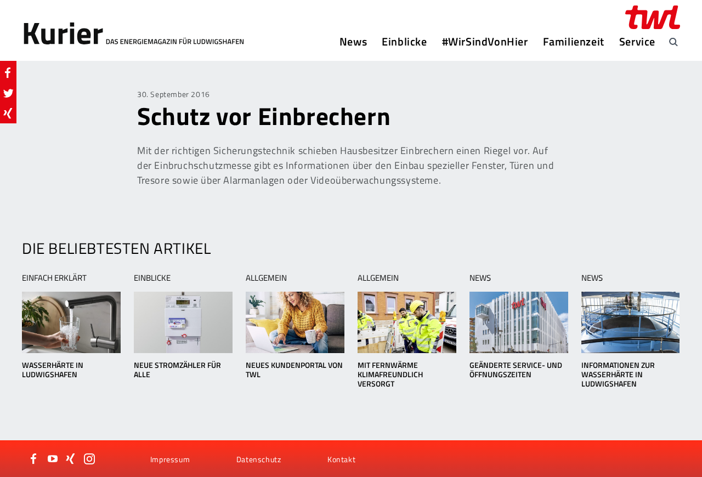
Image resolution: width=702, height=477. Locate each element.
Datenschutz (258, 459)
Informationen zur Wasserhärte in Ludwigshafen (618, 374)
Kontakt (341, 459)
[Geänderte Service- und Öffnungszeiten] (518, 322)
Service (637, 41)
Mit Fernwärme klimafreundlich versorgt (390, 374)
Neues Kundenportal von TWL (294, 369)
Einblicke (404, 41)
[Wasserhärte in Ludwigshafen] (71, 322)
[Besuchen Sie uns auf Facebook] (34, 458)
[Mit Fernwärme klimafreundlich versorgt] (407, 322)
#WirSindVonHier (485, 41)
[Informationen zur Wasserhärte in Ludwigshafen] (630, 322)
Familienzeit (573, 41)
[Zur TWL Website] (652, 17)
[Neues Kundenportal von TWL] (295, 322)
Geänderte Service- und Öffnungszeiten (515, 369)
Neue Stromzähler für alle (177, 369)
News (353, 41)
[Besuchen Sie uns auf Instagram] (89, 458)
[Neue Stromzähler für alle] (183, 322)
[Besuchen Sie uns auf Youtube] (52, 458)
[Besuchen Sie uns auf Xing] (70, 458)
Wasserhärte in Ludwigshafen (52, 369)
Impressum (170, 459)
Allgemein (266, 277)
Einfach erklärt (54, 277)
